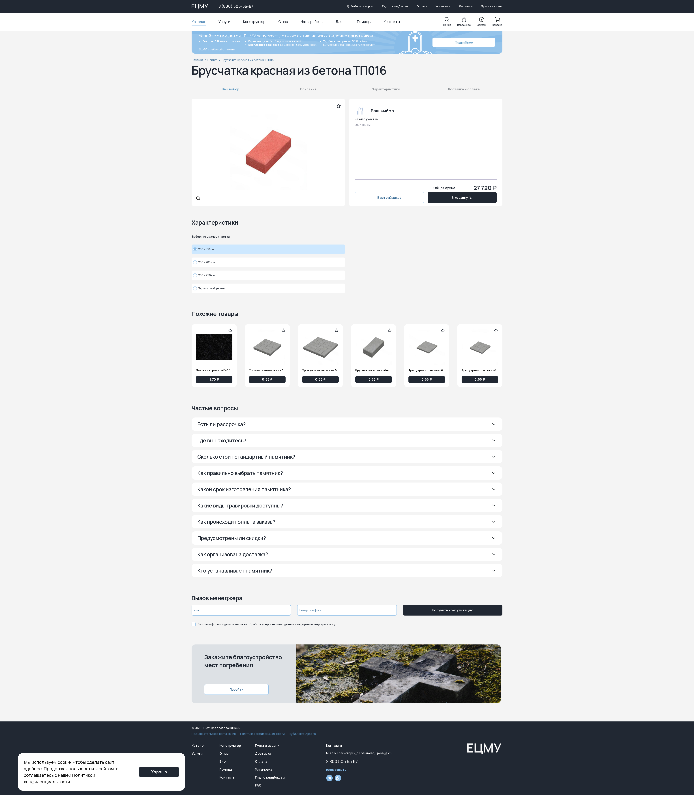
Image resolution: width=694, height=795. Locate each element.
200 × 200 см (206, 262)
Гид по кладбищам (395, 6)
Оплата (422, 6)
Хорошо (159, 772)
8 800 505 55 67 (342, 761)
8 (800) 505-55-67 (236, 6)
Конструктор (254, 21)
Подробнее (464, 42)
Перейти (236, 689)
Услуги (224, 21)
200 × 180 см (206, 249)
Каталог (199, 21)
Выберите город (362, 6)
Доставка (465, 6)
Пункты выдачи (491, 6)
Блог (340, 21)
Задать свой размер (212, 288)
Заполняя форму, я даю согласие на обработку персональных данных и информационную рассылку (266, 624)
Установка (443, 6)
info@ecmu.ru (336, 770)
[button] (347, 424)
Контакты (392, 21)
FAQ (258, 785)
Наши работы (312, 21)
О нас (283, 21)
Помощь (364, 21)
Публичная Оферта (302, 734)
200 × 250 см (206, 275)
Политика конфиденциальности (262, 734)
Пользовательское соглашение (214, 734)
